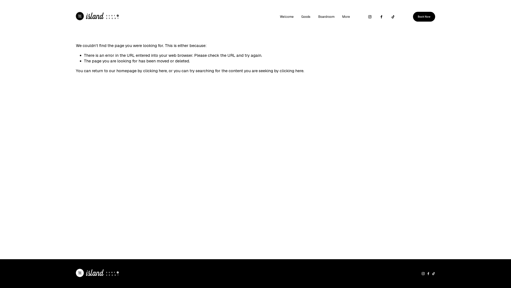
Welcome (287, 17)
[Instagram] (370, 17)
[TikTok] (393, 17)
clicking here (155, 70)
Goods (305, 17)
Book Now (424, 16)
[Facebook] (381, 17)
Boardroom (326, 17)
